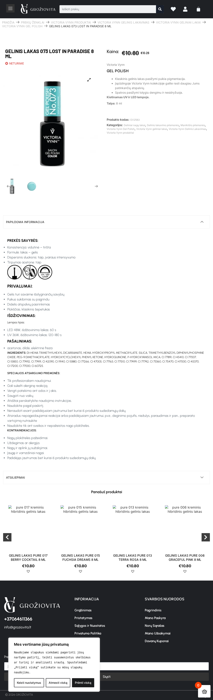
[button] (28, 573)
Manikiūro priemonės (193, 125)
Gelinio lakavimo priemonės (163, 125)
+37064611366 (18, 619)
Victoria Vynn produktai (71, 22)
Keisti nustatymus (29, 682)
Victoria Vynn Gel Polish (22, 26)
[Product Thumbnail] (89, 80)
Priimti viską (83, 682)
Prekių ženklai (32, 22)
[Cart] (198, 9)
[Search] (160, 9)
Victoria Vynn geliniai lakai (178, 22)
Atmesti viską (58, 682)
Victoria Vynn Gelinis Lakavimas (123, 22)
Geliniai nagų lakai (134, 125)
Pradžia (8, 22)
